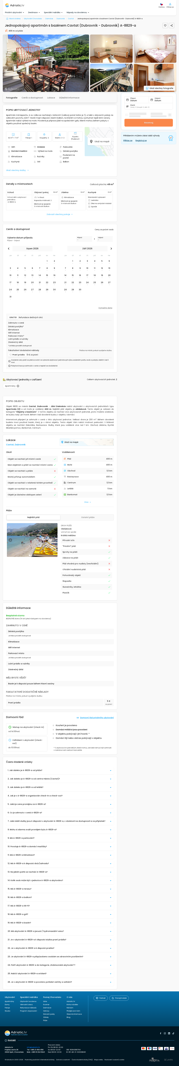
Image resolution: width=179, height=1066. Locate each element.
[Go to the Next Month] (110, 248)
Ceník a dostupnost (32, 97)
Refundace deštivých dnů (31, 317)
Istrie (45, 1001)
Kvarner (46, 1004)
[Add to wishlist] (165, 25)
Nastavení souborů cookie (114, 1060)
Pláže (45, 1020)
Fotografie (11, 97)
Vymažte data (105, 308)
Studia (7, 1011)
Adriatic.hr (71, 1001)
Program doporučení (28, 1011)
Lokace (51, 97)
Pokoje (7, 1008)
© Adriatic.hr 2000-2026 (14, 1060)
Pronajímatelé (121, 998)
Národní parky (49, 1014)
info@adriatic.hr (33, 1047)
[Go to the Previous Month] (9, 248)
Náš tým (70, 1008)
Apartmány (9, 1001)
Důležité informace (69, 97)
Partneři (102, 998)
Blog (68, 1017)
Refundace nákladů (28, 1008)
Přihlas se (127, 140)
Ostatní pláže (87, 517)
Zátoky (46, 1017)
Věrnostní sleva (26, 1004)
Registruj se (141, 140)
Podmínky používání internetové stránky (39, 1060)
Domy (7, 1004)
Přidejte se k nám (73, 1011)
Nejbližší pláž (33, 517)
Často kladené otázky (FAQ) (82, 1060)
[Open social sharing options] (171, 25)
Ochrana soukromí (63, 1060)
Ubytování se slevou (28, 1001)
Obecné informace (74, 1014)
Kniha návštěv (72, 1004)
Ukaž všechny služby (16, 170)
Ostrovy (46, 1011)
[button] (46, 63)
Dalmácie (47, 1008)
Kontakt (12, 1040)
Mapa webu (98, 1060)
